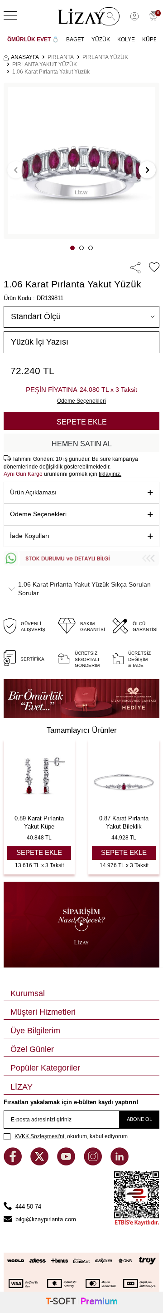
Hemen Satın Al (82, 444)
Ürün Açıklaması (33, 492)
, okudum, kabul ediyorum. (71, 1136)
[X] (40, 1163)
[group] (81, 161)
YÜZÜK (100, 39)
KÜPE (149, 39)
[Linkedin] (119, 1163)
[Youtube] (67, 1163)
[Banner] (81, 698)
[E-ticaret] (81, 1302)
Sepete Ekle (82, 422)
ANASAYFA (25, 57)
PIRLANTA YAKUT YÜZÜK (44, 64)
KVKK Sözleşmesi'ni (39, 1136)
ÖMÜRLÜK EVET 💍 (33, 39)
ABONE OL (139, 1119)
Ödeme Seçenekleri (38, 514)
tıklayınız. (110, 474)
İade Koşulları (29, 535)
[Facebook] (14, 1163)
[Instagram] (94, 1163)
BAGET (75, 39)
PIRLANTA (61, 57)
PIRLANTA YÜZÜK (105, 57)
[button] (72, 248)
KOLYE (126, 39)
